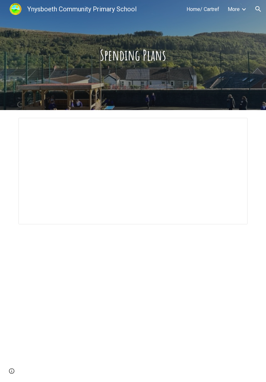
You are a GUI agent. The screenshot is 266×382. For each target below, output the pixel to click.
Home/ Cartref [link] (203, 9)
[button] (258, 9)
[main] (133, 55)
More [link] (234, 9)
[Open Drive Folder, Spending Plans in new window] (235, 126)
